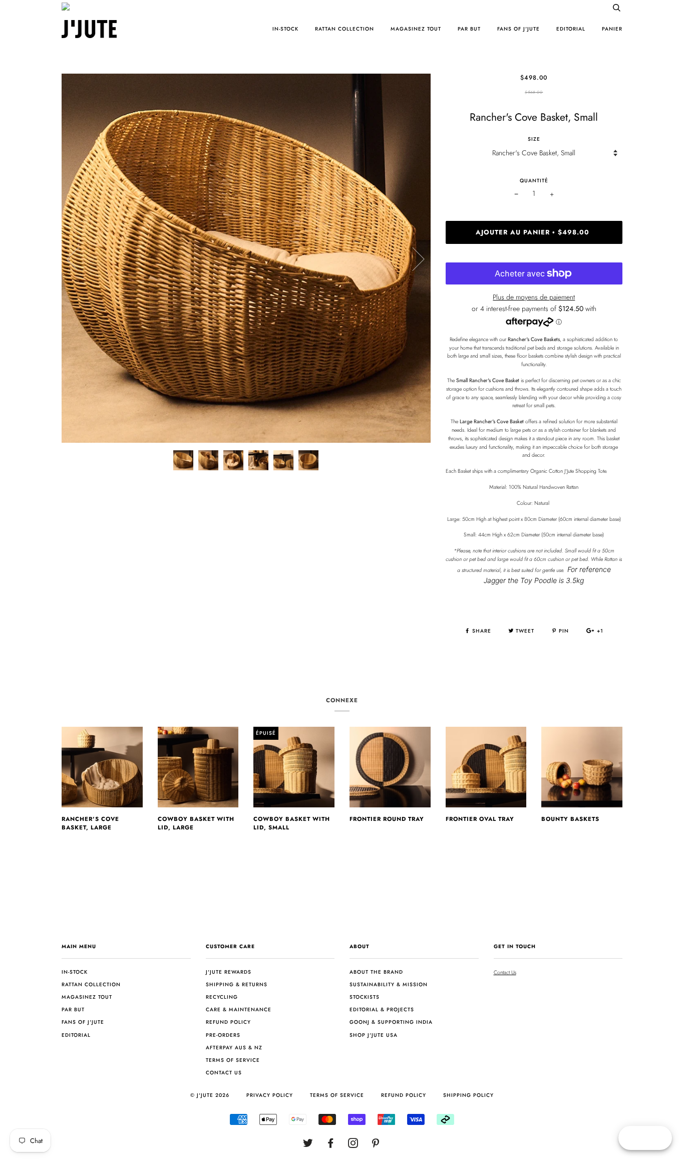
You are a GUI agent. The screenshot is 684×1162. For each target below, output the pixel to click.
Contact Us (505, 972)
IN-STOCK (285, 29)
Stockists (365, 997)
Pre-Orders (223, 1035)
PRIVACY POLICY (269, 1095)
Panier (612, 29)
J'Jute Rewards (228, 972)
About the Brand (376, 972)
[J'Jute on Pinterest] (376, 1145)
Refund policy (228, 1022)
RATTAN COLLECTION (344, 29)
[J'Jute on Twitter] (308, 1145)
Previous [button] (79, 258)
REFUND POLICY (403, 1095)
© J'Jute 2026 (209, 1095)
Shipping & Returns (236, 984)
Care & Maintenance (238, 1009)
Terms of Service (233, 1060)
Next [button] (412, 258)
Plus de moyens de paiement (534, 297)
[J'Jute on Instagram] (353, 1145)
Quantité (534, 180)
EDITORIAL (570, 29)
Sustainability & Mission (389, 984)
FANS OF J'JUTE (518, 29)
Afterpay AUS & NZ (234, 1047)
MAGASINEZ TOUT (416, 29)
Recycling (222, 997)
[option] (246, 258)
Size (534, 139)
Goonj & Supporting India (391, 1022)
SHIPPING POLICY (468, 1095)
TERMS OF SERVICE (337, 1095)
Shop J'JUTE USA (374, 1035)
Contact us (224, 1072)
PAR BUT (469, 29)
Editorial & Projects (382, 1009)
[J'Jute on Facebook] (330, 1145)
